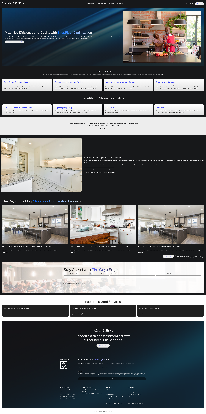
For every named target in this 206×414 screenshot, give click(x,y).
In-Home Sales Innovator (150, 308)
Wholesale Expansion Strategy (17, 308)
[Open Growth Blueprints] (106, 3)
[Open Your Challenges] (94, 3)
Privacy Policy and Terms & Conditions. (92, 283)
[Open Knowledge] (123, 3)
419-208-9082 (189, 3)
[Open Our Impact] (114, 3)
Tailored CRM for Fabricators (84, 308)
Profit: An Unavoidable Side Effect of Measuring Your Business (27, 246)
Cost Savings (110, 108)
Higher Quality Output (64, 108)
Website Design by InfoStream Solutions (102, 411)
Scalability (160, 108)
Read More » (5, 252)
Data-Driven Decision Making (17, 82)
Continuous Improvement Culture (120, 82)
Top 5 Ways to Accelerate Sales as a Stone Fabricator (159, 246)
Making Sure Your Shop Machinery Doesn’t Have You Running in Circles (99, 246)
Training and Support (165, 82)
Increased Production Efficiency (18, 108)
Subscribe (67, 280)
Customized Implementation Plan (69, 82)
